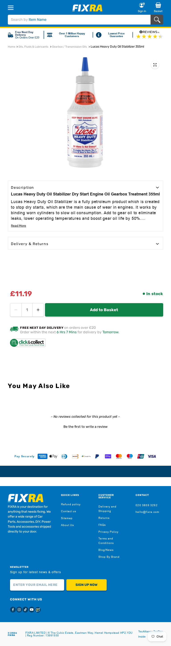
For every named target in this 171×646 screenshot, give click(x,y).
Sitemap (67, 518)
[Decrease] (15, 310)
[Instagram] (19, 609)
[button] (85, 426)
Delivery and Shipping (107, 509)
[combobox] (79, 20)
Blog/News (106, 550)
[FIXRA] (87, 8)
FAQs (102, 525)
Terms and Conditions (106, 541)
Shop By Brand (109, 557)
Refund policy (71, 504)
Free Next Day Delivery (24, 33)
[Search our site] (158, 20)
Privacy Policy (108, 532)
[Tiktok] (25, 609)
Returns (104, 518)
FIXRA (11, 635)
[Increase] (38, 310)
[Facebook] (13, 609)
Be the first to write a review (85, 427)
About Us (67, 525)
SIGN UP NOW (86, 585)
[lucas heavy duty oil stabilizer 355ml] (155, 65)
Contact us (68, 511)
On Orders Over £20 (27, 37)
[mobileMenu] (23, 8)
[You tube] (32, 609)
